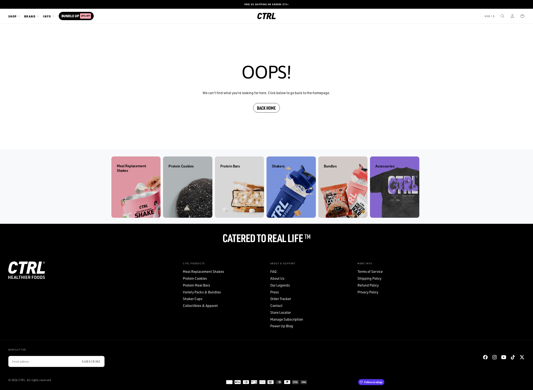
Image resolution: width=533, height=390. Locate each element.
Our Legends (280, 285)
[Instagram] (494, 357)
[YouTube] (503, 357)
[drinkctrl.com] (26, 270)
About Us (277, 278)
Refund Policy (368, 285)
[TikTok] (513, 357)
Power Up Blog (281, 326)
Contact (276, 305)
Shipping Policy (369, 278)
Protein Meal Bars (196, 285)
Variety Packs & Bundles (202, 292)
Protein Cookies (195, 278)
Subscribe (91, 361)
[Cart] (522, 16)
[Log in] (512, 16)
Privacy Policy (367, 292)
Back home (266, 108)
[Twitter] (522, 357)
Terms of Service (370, 271)
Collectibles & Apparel (200, 305)
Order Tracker (280, 298)
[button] (490, 16)
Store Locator (280, 312)
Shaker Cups (192, 298)
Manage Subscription (286, 319)
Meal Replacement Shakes (203, 271)
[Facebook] (485, 357)
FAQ (273, 271)
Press (274, 292)
